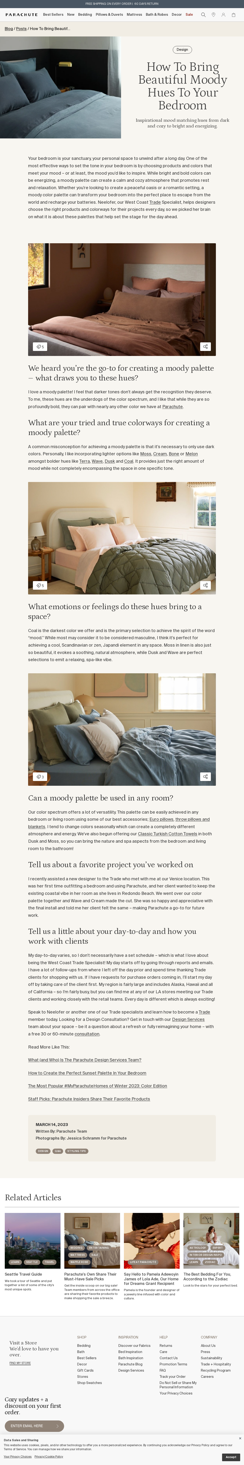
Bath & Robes (157, 14)
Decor (177, 14)
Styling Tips (76, 1151)
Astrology (198, 1248)
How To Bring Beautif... (50, 29)
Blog (9, 29)
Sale (189, 14)
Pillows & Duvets (109, 14)
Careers (207, 1377)
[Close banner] (240, 1437)
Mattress (134, 14)
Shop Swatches (89, 1383)
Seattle (32, 1262)
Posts (21, 29)
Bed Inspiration (130, 1352)
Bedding (85, 14)
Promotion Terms (173, 1364)
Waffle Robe (79, 1262)
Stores (82, 1377)
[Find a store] (213, 15)
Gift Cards (85, 1370)
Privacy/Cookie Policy (49, 1456)
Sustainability (211, 1358)
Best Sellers (53, 14)
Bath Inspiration (130, 1358)
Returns (166, 1346)
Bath (81, 1352)
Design (43, 1151)
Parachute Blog (130, 1364)
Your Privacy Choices (176, 1393)
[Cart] (233, 15)
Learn (15, 1262)
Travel (49, 1262)
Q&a (58, 1151)
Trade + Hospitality (216, 1364)
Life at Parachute (143, 1262)
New (70, 14)
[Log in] (223, 15)
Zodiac (210, 1262)
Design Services (188, 1020)
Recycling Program (216, 1370)
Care (163, 1352)
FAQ (163, 1370)
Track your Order (173, 1377)
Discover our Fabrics (134, 1346)
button (57, 1426)
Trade (155, 202)
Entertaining (99, 1248)
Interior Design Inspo (206, 1255)
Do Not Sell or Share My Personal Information (178, 1385)
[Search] (203, 15)
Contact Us (169, 1358)
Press (205, 1352)
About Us (208, 1346)
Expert (218, 1248)
